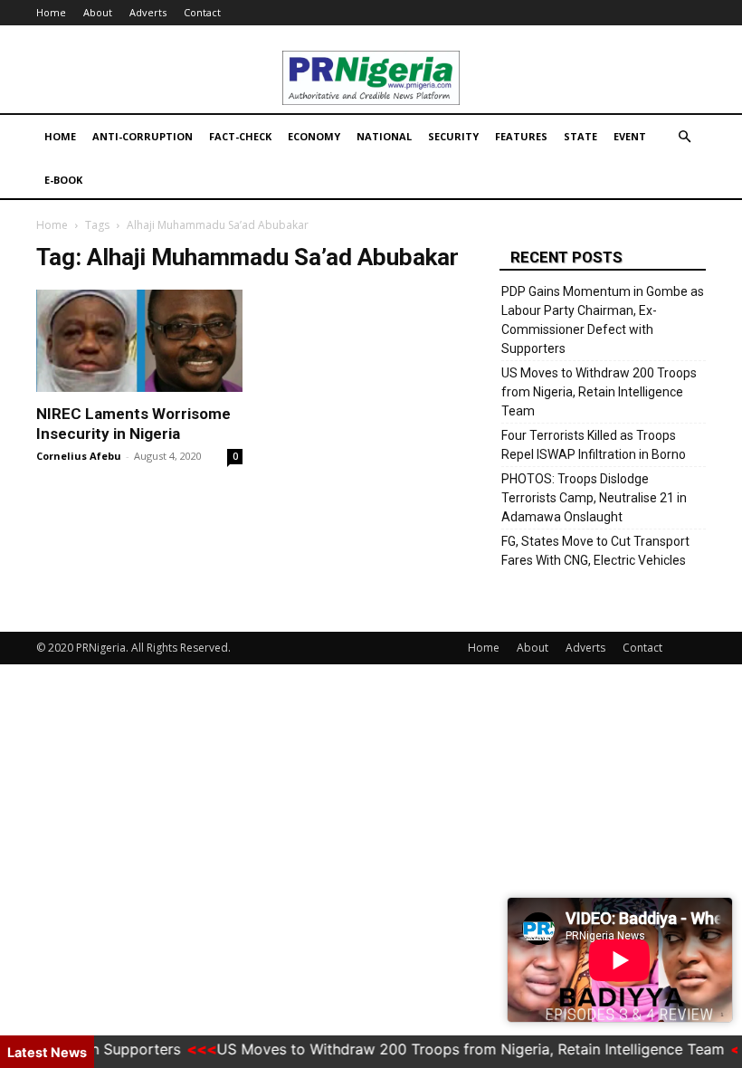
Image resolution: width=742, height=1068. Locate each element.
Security (453, 136)
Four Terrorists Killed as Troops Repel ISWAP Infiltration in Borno (593, 445)
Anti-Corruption (142, 136)
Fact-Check (240, 136)
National (384, 136)
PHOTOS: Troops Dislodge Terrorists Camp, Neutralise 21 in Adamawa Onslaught (594, 498)
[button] (684, 137)
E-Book (63, 179)
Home (51, 12)
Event (630, 136)
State (580, 136)
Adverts (147, 12)
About (97, 12)
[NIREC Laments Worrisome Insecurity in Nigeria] (139, 341)
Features (521, 136)
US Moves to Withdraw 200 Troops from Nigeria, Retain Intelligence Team (599, 392)
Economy (314, 136)
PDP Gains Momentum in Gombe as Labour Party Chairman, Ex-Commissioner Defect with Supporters (602, 320)
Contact (202, 12)
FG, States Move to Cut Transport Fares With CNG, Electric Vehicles (595, 550)
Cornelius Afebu (78, 455)
